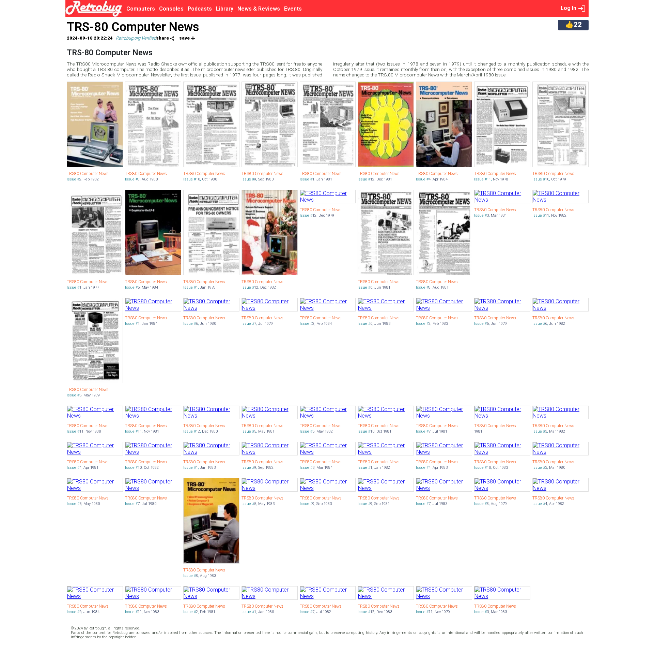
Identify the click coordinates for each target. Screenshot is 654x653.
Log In (569, 8)
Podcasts (200, 8)
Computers (140, 8)
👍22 (573, 24)
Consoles (171, 8)
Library (224, 8)
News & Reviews (258, 8)
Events (293, 8)
